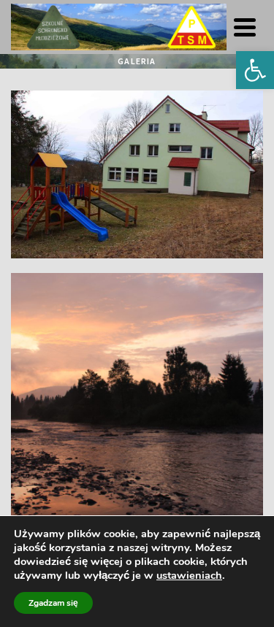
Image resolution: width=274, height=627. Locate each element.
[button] (255, 70)
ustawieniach (189, 575)
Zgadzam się (53, 603)
